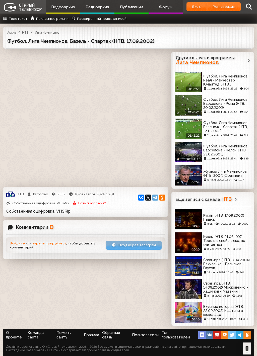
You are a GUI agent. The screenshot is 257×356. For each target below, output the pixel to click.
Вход (196, 7)
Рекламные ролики (52, 19)
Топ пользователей (176, 334)
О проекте (14, 334)
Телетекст (18, 19)
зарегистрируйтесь (49, 243)
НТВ (25, 32)
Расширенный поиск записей (101, 19)
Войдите (17, 243)
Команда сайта (36, 334)
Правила (91, 335)
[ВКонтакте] (141, 198)
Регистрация (224, 7)
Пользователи (145, 335)
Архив (11, 32)
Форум (165, 7)
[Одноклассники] (162, 198)
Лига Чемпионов (47, 32)
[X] (148, 198)
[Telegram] (155, 198)
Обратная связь (111, 334)
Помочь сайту (63, 334)
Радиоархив (97, 7)
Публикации (131, 7)
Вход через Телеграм (137, 245)
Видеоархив (63, 7)
